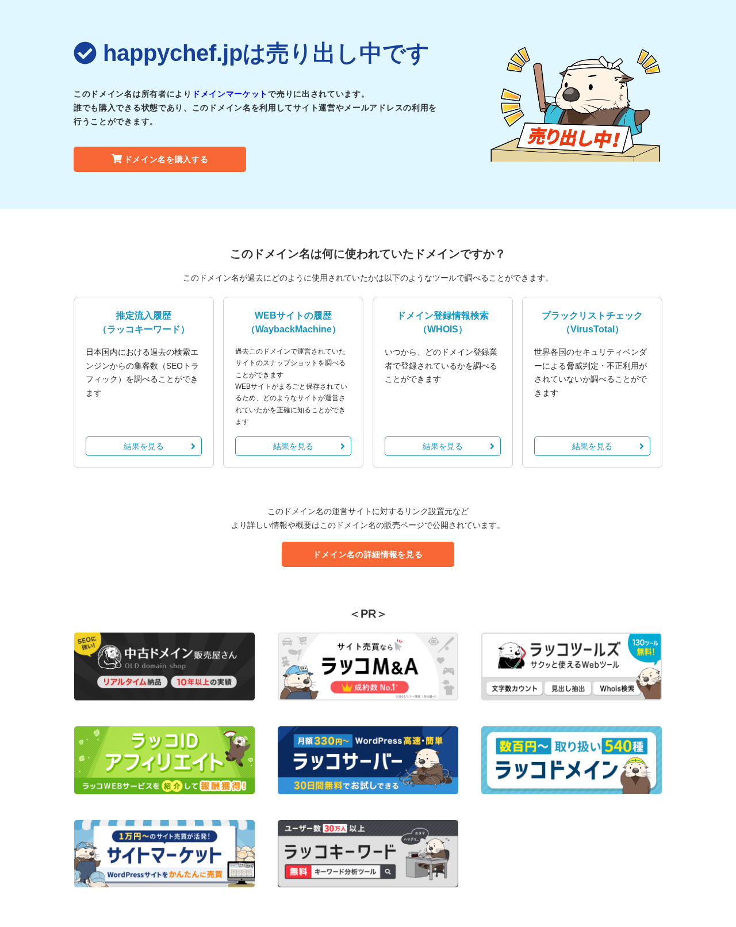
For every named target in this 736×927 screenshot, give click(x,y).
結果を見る (144, 446)
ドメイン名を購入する (166, 159)
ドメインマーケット (230, 93)
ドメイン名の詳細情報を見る (368, 554)
